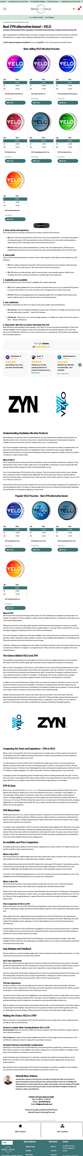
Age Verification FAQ (41, 337)
